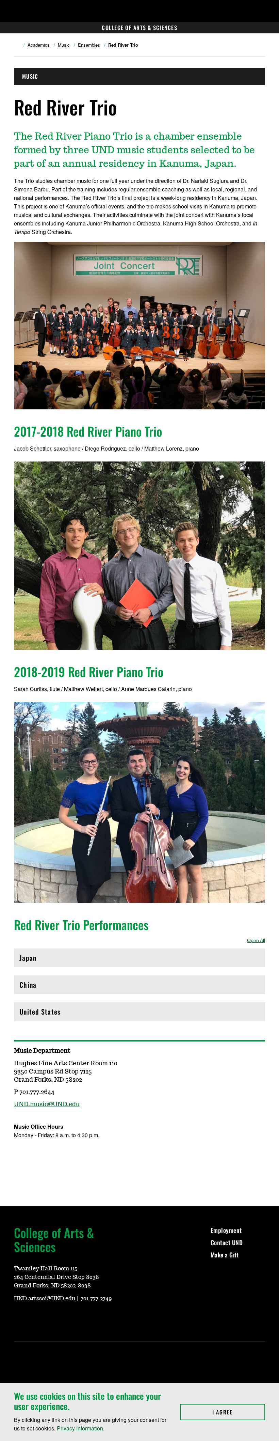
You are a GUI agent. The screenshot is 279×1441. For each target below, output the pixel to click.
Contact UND (227, 1242)
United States (48, 1013)
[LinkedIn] (51, 1317)
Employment (226, 1230)
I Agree (238, 1412)
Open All (256, 940)
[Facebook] (18, 1155)
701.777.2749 (96, 1298)
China (48, 986)
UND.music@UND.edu (47, 1104)
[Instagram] (35, 1155)
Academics (39, 45)
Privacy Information (80, 1428)
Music (64, 45)
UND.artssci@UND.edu (44, 1298)
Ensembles (89, 45)
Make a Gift (225, 1254)
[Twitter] (51, 1155)
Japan (48, 960)
